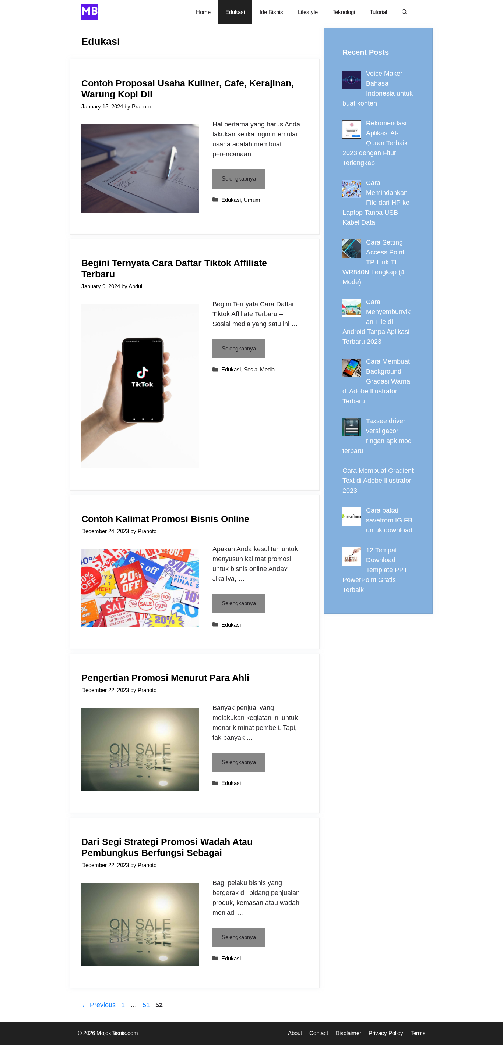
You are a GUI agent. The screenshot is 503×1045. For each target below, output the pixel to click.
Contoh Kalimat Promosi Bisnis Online (165, 519)
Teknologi (344, 12)
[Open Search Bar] (404, 12)
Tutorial (378, 12)
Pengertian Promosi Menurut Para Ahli (165, 678)
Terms (418, 1033)
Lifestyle (308, 12)
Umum (252, 200)
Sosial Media (259, 369)
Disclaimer (348, 1033)
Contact (318, 1033)
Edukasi (235, 12)
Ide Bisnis (271, 12)
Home (203, 12)
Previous (98, 1005)
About (295, 1033)
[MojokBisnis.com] (89, 12)
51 (147, 1005)
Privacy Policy (386, 1033)
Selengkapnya (239, 178)
